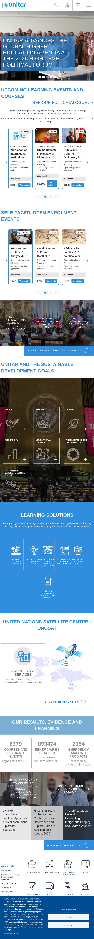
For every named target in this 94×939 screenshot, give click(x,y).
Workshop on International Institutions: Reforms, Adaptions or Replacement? (19, 153)
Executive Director (8, 891)
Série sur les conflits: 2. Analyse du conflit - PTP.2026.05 (18, 252)
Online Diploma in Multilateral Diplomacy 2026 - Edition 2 (47, 153)
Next (87, 46)
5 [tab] (54, 77)
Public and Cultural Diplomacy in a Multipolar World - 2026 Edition (73, 153)
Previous (6, 46)
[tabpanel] (47, 46)
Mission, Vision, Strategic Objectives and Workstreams (10, 877)
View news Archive (67, 845)
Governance (6, 887)
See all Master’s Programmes (57, 350)
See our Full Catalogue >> (63, 102)
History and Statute (8, 883)
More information (63, 702)
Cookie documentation (12, 933)
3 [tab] (47, 77)
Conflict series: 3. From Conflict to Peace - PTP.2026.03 (46, 252)
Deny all (68, 917)
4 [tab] (50, 77)
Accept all (68, 925)
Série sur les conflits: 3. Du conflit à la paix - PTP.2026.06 (73, 252)
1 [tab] (39, 77)
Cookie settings (68, 909)
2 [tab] (43, 77)
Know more (16, 325)
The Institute (6, 871)
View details (24, 185)
